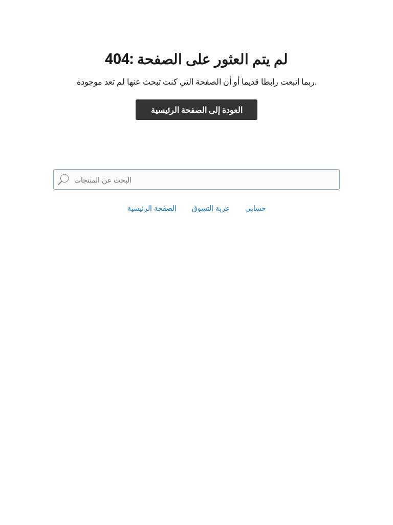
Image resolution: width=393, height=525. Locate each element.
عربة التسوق (211, 208)
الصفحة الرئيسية (152, 208)
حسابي (255, 208)
